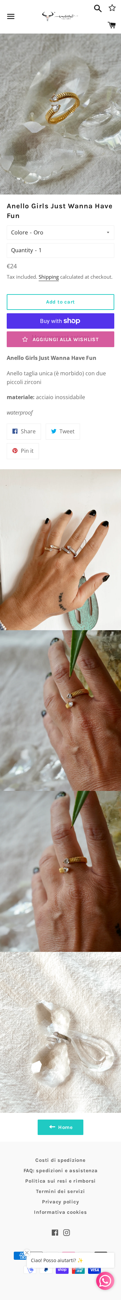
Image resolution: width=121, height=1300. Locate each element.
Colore (19, 232)
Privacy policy (60, 1202)
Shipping (49, 276)
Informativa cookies (60, 1212)
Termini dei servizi (60, 1191)
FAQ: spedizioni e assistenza (61, 1171)
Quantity (22, 250)
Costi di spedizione (60, 1160)
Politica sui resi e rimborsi (60, 1181)
